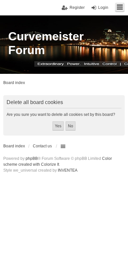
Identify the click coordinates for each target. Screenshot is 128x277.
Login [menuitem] (103, 7)
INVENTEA (67, 170)
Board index (14, 146)
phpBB (32, 158)
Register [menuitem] (77, 7)
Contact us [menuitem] (42, 146)
